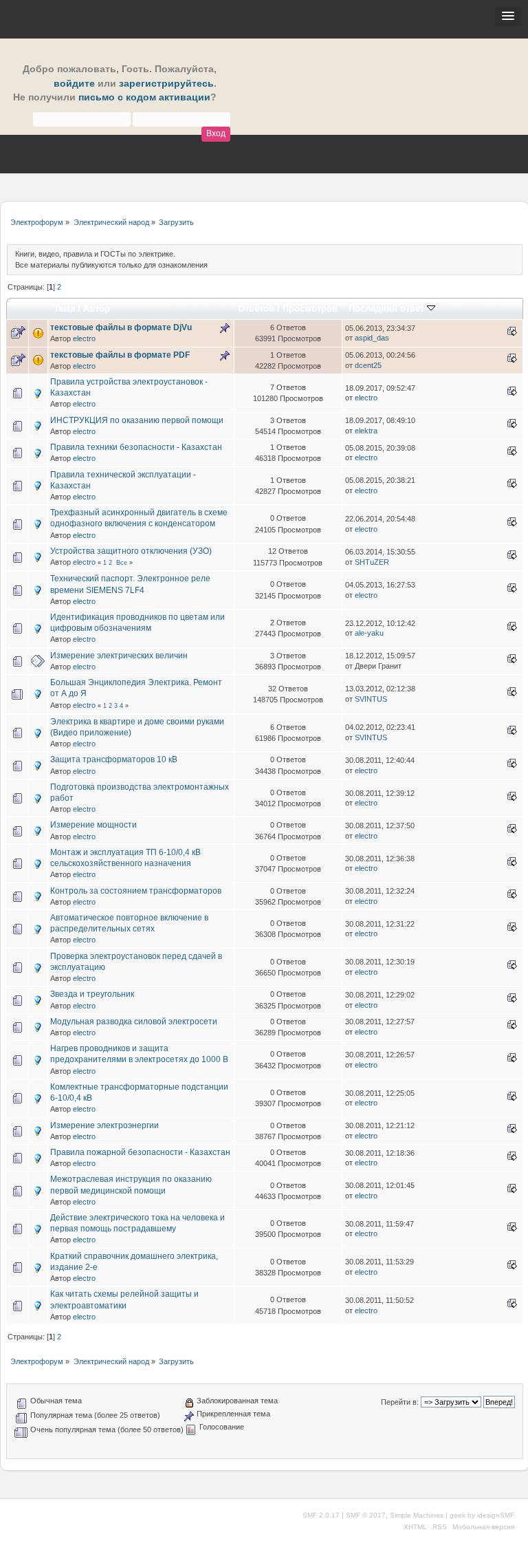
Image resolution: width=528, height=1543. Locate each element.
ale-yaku (369, 633)
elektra (366, 431)
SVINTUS (371, 699)
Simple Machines (416, 1515)
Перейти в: (400, 1402)
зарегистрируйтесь (166, 83)
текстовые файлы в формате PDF (120, 355)
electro (84, 338)
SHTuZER (372, 562)
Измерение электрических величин (119, 655)
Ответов (256, 308)
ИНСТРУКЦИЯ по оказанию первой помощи (136, 420)
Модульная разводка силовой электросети (133, 1021)
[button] (508, 16)
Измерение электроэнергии (104, 1125)
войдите (74, 83)
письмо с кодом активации (144, 97)
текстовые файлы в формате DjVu (121, 327)
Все (121, 562)
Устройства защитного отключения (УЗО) (131, 551)
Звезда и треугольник (92, 994)
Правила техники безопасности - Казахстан (136, 447)
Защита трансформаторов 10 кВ (113, 759)
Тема (64, 308)
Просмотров (310, 308)
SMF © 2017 (366, 1515)
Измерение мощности (93, 825)
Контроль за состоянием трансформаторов (135, 891)
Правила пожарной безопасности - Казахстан (140, 1152)
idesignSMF (495, 1515)
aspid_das (372, 338)
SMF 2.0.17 (321, 1515)
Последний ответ (388, 308)
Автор (96, 308)
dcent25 (368, 365)
